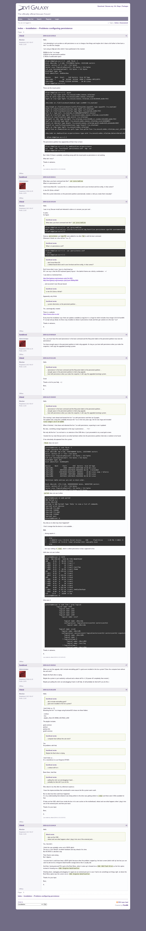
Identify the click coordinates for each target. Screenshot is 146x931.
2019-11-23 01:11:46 (49, 358)
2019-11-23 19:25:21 (49, 665)
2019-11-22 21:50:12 (49, 36)
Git (115, 6)
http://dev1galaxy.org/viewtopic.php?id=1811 (58, 278)
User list (30, 19)
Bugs (119, 6)
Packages (125, 6)
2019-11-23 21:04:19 (49, 825)
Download (101, 6)
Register (48, 19)
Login (57, 19)
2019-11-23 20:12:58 (49, 690)
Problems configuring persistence (55, 28)
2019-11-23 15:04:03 (49, 397)
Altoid (21, 36)
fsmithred (23, 177)
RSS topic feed (123, 902)
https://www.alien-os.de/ (51, 314)
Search (39, 19)
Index (20, 19)
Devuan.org (109, 6)
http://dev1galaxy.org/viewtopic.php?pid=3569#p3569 (60, 280)
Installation (31, 28)
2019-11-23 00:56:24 (49, 335)
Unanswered (124, 23)
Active (116, 23)
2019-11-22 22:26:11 (49, 177)
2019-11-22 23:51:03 (49, 202)
